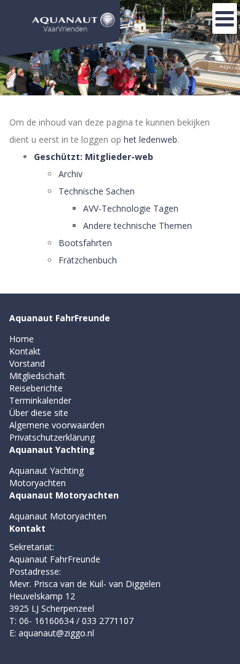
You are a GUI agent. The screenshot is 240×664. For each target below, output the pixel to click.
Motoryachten (37, 483)
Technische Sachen (96, 191)
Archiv (70, 174)
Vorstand (27, 363)
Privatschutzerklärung (52, 437)
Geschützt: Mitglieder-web (93, 156)
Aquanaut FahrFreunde (59, 318)
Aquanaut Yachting (52, 449)
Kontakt (25, 351)
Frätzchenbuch (87, 260)
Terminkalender (40, 400)
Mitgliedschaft (37, 376)
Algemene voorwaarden (57, 425)
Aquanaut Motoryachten (64, 495)
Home (21, 339)
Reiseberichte (36, 388)
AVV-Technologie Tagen (130, 208)
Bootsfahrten (85, 243)
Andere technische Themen (137, 225)
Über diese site (38, 412)
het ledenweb (150, 139)
